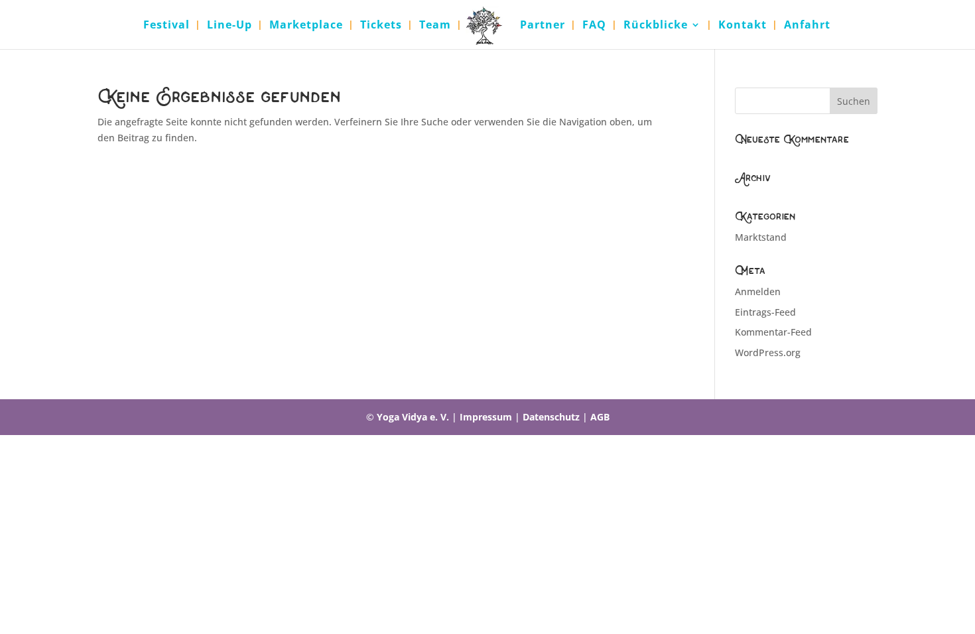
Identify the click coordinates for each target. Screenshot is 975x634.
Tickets (381, 26)
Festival (166, 26)
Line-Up (229, 26)
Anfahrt (807, 26)
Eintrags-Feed (765, 312)
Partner (542, 26)
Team (435, 26)
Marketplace (306, 26)
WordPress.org (768, 352)
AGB (600, 417)
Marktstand (761, 237)
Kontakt (742, 26)
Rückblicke (655, 26)
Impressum (486, 417)
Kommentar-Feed (773, 332)
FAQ (594, 26)
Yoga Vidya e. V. (413, 417)
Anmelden (758, 291)
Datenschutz (551, 417)
